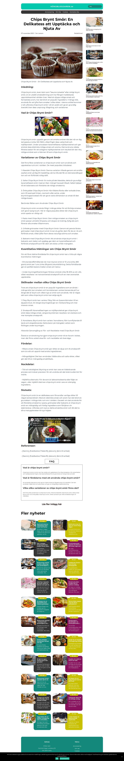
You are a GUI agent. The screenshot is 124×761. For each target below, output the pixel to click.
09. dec (42, 579)
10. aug (42, 521)
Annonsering (49, 12)
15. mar (74, 540)
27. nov (74, 617)
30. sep (74, 714)
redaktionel (78, 33)
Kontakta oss (74, 12)
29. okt (74, 656)
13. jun (74, 521)
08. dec (74, 579)
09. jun (42, 540)
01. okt (42, 714)
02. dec (42, 617)
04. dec (42, 598)
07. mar (42, 559)
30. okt (74, 636)
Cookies (65, 12)
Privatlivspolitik (64, 758)
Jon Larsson (39, 33)
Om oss (58, 12)
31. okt (42, 636)
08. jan (74, 559)
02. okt (74, 675)
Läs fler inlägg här (52, 504)
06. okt (42, 675)
